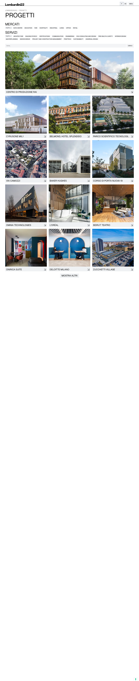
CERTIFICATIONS (44, 36)
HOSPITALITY (43, 28)
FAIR (36, 28)
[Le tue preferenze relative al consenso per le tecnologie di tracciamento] (135, 679)
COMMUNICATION (57, 36)
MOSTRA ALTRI (69, 275)
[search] (65, 46)
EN (125, 4)
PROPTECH (67, 39)
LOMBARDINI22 (11, 10)
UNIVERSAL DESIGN (92, 39)
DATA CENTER (18, 28)
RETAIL (75, 28)
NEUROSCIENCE (25, 39)
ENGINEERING (70, 36)
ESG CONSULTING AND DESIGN (86, 36)
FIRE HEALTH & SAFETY (105, 36)
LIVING (62, 28)
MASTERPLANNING (12, 39)
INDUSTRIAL (53, 28)
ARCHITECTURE (18, 36)
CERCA (130, 46)
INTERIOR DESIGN (120, 36)
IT (121, 4)
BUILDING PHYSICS (31, 36)
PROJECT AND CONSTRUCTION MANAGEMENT (47, 39)
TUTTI (8, 28)
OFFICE (68, 28)
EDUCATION (28, 28)
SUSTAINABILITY (78, 39)
